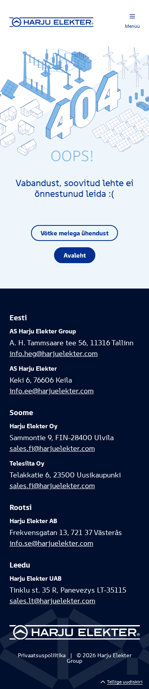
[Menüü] (132, 16)
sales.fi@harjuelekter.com (52, 448)
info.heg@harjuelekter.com (54, 353)
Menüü (132, 26)
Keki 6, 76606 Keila (41, 380)
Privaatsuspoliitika (42, 655)
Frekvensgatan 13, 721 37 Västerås (66, 532)
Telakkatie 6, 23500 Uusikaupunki (65, 474)
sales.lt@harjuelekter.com (52, 600)
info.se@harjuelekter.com (51, 543)
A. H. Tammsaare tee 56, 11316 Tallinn (72, 342)
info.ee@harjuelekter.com (52, 390)
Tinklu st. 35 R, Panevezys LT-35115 (68, 590)
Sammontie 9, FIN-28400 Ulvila (62, 437)
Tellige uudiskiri (125, 682)
